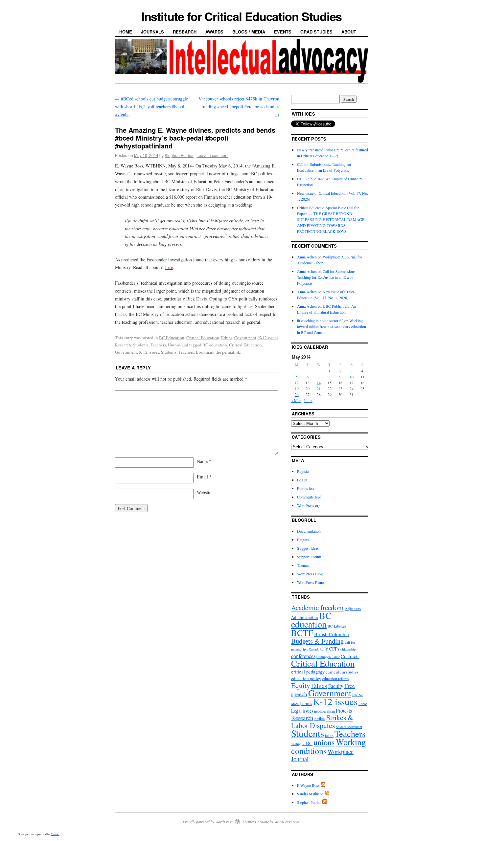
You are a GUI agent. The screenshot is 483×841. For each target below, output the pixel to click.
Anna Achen (307, 256)
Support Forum (309, 556)
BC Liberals (337, 626)
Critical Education (202, 338)
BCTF (302, 632)
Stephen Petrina (179, 155)
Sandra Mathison (310, 793)
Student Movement (349, 726)
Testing (296, 743)
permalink (231, 352)
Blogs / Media (248, 32)
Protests (344, 710)
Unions (174, 345)
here (169, 267)
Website (204, 492)
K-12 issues (268, 338)
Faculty (335, 685)
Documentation (309, 531)
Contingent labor (328, 656)
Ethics (226, 338)
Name (204, 461)
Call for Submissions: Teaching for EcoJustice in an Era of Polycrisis (326, 277)
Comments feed (309, 496)
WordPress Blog (310, 573)
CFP (324, 649)
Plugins (303, 539)
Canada (314, 649)
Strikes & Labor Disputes (322, 721)
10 (352, 376)
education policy (306, 678)
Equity (300, 685)
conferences (303, 656)
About (348, 32)
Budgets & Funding (317, 641)
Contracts (350, 656)
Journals (152, 32)
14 (319, 382)
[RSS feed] (323, 785)
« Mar (296, 400)
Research (184, 32)
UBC (307, 743)
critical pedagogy (308, 672)
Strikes (319, 718)
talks (329, 735)
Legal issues (302, 711)
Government (245, 338)
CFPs (334, 649)
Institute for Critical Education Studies (241, 16)
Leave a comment (212, 155)
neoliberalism (324, 711)
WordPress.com (286, 821)
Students (141, 345)
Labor (362, 703)
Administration (304, 617)
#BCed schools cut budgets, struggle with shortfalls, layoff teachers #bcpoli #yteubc (151, 107)
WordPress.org (308, 505)
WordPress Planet (311, 582)
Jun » (308, 400)
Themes (303, 565)
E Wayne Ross (308, 785)
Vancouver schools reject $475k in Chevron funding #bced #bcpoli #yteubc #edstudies (238, 107)
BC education (214, 345)
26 (297, 394)
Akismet (55, 834)
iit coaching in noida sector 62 (320, 320)
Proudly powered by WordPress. (208, 821)
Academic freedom (317, 607)
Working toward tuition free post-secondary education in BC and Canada (331, 326)
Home (125, 32)
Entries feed (306, 488)
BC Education (171, 338)
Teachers (158, 345)
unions (324, 742)
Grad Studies (316, 32)
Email (204, 477)
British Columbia (331, 634)
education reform (335, 678)
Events (282, 32)
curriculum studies (342, 672)
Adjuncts (353, 608)
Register (303, 471)
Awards (214, 32)
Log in (302, 479)
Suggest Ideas (308, 548)
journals (306, 703)
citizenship (348, 649)
